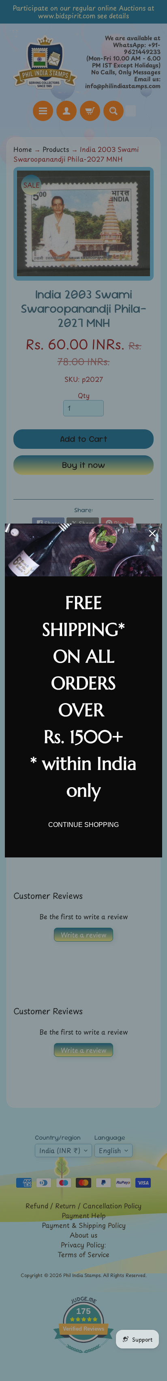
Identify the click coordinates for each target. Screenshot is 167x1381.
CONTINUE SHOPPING (83, 824)
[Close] (152, 533)
